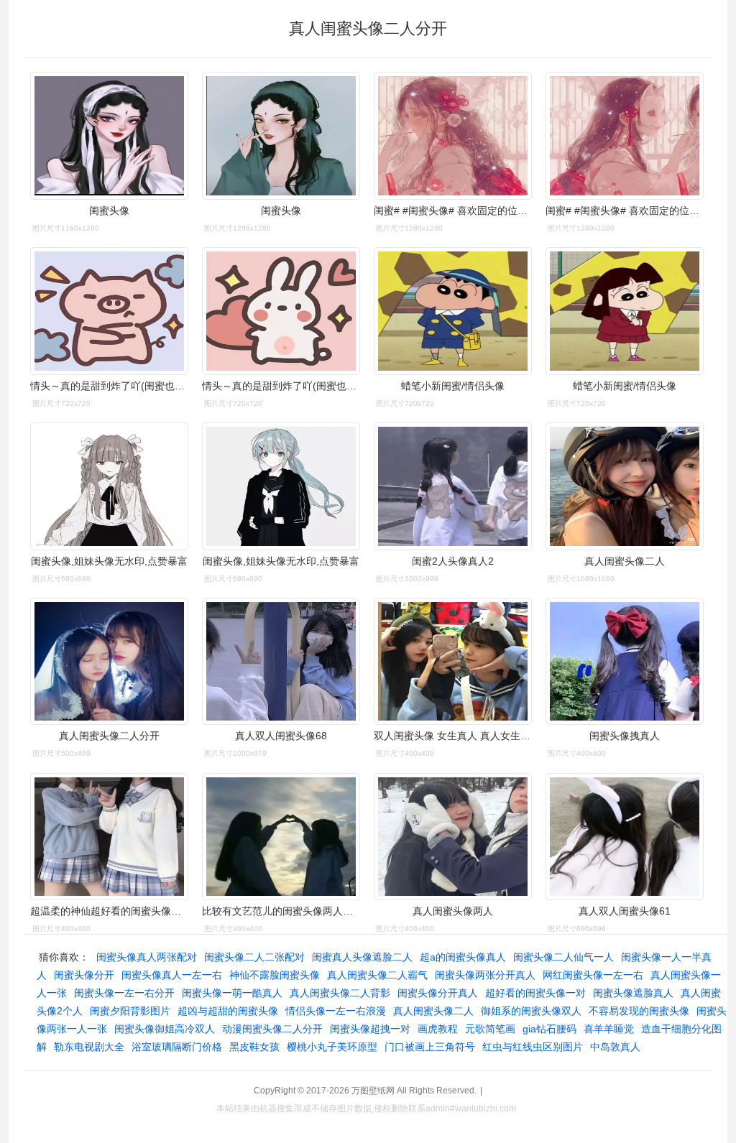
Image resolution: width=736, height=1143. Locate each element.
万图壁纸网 (373, 1091)
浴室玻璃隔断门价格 (177, 1046)
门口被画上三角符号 (430, 1046)
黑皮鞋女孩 (254, 1046)
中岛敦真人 (615, 1046)
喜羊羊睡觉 (609, 1029)
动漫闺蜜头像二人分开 (272, 1029)
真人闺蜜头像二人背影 (340, 993)
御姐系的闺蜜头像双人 (531, 1011)
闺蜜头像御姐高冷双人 (164, 1029)
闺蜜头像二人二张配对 (254, 957)
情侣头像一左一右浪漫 (335, 1011)
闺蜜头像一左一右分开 (124, 993)
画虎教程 (438, 1029)
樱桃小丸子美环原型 (332, 1046)
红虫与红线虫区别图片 (532, 1046)
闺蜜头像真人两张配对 (146, 957)
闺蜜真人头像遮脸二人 (362, 957)
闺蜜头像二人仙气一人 (563, 957)
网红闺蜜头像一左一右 (593, 975)
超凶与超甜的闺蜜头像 (228, 1011)
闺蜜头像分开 (84, 975)
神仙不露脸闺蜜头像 (274, 975)
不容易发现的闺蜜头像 (639, 1011)
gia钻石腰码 (549, 1029)
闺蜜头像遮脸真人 (633, 993)
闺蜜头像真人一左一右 (171, 975)
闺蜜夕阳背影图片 (130, 1011)
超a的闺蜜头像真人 (463, 957)
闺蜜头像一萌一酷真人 (232, 993)
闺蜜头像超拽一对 (370, 1029)
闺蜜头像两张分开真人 (485, 975)
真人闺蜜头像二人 (433, 1011)
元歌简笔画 (490, 1029)
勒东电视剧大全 (89, 1046)
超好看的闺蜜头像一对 (535, 993)
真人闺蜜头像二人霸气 (377, 975)
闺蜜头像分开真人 (437, 993)
